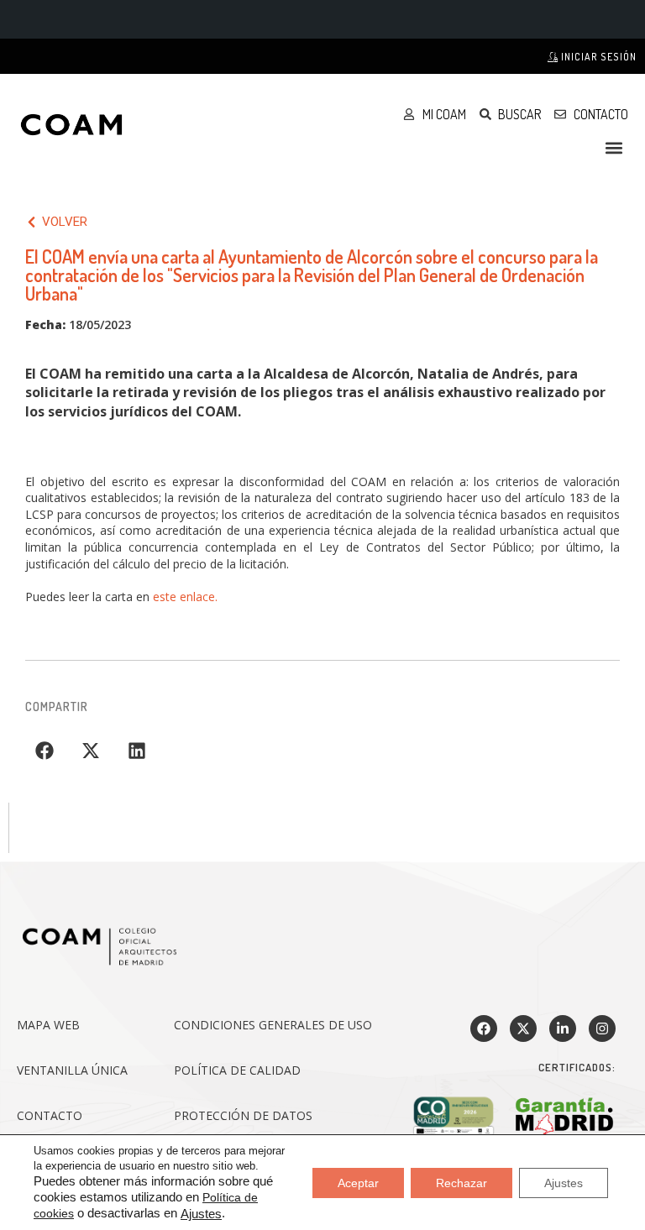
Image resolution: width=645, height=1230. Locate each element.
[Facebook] (483, 1028)
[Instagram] (602, 1028)
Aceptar (358, 1182)
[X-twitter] (523, 1028)
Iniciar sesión (597, 56)
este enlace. (185, 597)
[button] (614, 147)
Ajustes (201, 1214)
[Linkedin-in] (562, 1028)
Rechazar (461, 1182)
